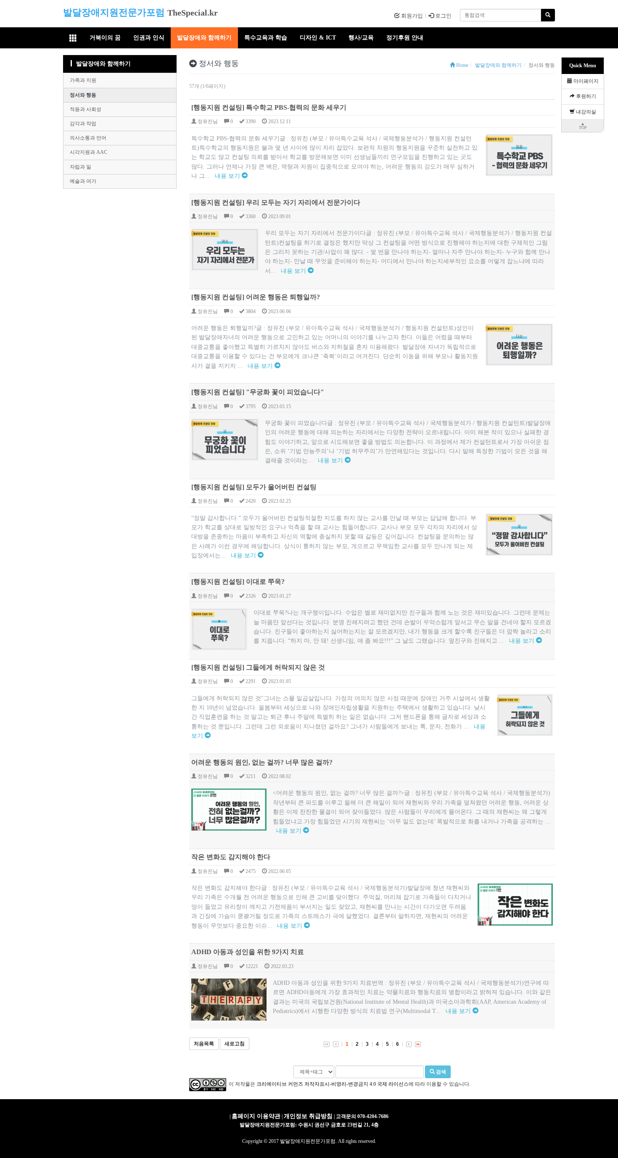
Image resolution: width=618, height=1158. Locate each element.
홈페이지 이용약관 (256, 1116)
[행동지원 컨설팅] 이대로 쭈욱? (238, 581)
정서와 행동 (83, 95)
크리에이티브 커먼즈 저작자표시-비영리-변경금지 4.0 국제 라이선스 (332, 1084)
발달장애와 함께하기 (204, 37)
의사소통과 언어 (88, 138)
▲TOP (583, 125)
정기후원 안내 (404, 37)
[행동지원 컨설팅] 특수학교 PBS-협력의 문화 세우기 (268, 107)
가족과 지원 (83, 80)
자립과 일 (80, 167)
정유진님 (207, 121)
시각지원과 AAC (88, 152)
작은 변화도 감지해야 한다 (230, 856)
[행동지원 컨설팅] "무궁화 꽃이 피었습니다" (257, 392)
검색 (440, 1072)
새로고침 (234, 1044)
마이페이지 (585, 81)
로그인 (443, 16)
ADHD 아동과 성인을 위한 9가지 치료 (247, 951)
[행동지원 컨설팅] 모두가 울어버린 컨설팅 (254, 487)
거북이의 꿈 (105, 37)
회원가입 (411, 16)
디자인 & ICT (318, 37)
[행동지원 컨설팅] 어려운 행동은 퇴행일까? (255, 297)
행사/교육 (361, 37)
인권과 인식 (148, 37)
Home (461, 65)
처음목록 (204, 1044)
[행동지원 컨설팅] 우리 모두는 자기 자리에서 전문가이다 (275, 202)
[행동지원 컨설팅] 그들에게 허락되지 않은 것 (258, 667)
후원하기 (585, 96)
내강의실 (585, 112)
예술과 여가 (83, 181)
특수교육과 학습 (265, 37)
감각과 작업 (83, 124)
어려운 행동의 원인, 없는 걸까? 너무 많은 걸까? (262, 762)
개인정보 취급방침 (308, 1116)
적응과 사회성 (85, 109)
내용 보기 (228, 176)
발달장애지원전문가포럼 (114, 12)
